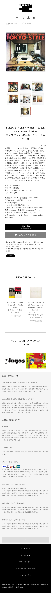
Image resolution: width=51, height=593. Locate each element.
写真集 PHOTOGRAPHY (13, 23)
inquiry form (15, 246)
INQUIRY (25, 227)
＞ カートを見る (25, 575)
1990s (8, 25)
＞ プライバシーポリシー (25, 562)
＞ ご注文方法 (25, 548)
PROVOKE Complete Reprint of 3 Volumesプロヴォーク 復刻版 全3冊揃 (15, 307)
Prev (8, 305)
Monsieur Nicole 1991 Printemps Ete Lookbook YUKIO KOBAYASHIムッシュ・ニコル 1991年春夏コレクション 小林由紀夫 (36, 310)
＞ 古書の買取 (25, 555)
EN (45, 146)
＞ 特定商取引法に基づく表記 (25, 568)
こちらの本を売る (28, 234)
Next (42, 305)
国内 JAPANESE (26, 23)
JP (41, 146)
